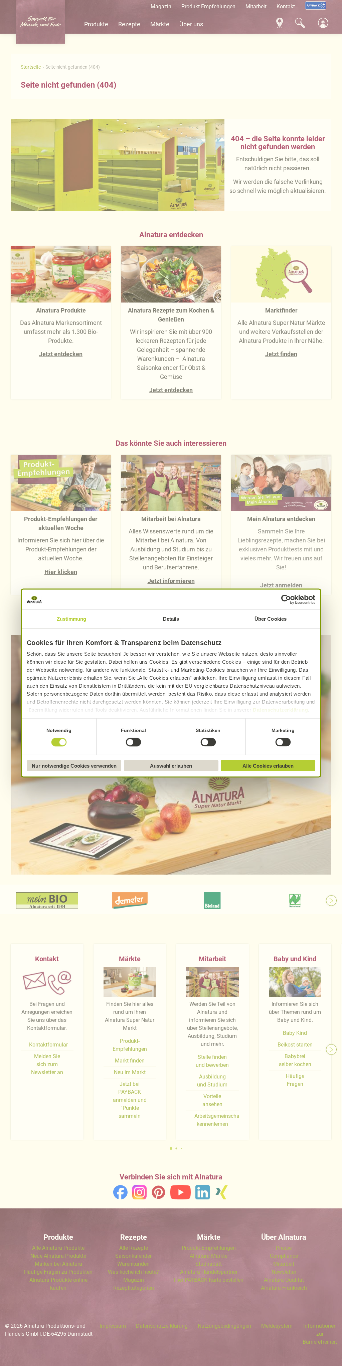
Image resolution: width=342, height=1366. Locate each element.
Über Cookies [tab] (270, 619)
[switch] (133, 742)
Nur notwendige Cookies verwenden (74, 766)
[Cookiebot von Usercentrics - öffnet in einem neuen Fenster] (286, 600)
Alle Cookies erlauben (268, 766)
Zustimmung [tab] (72, 619)
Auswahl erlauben (171, 766)
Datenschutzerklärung (280, 710)
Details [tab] (171, 619)
